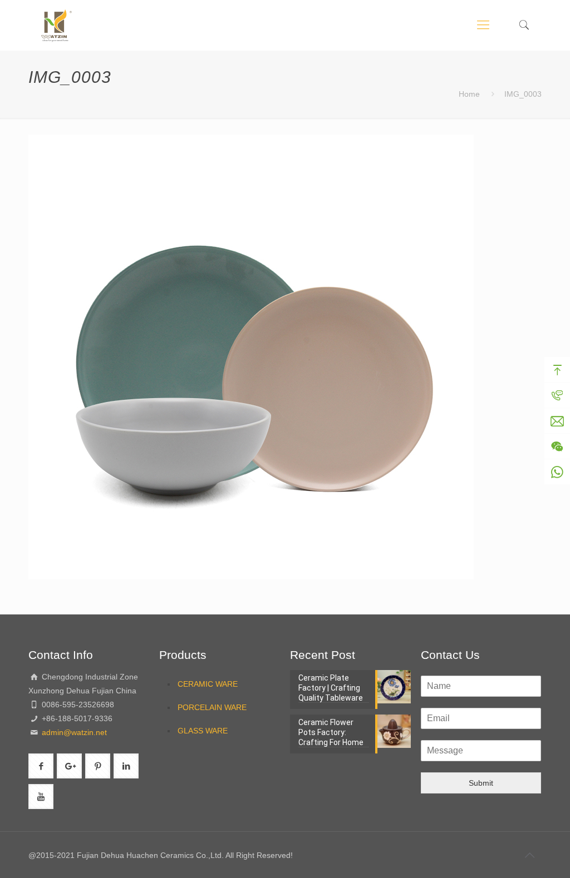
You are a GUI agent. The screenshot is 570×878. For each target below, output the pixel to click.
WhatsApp (557, 472)
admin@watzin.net (73, 732)
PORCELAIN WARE (212, 707)
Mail (557, 421)
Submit (481, 782)
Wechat (557, 446)
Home (469, 94)
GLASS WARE (203, 730)
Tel (557, 395)
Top (557, 370)
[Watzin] (56, 25)
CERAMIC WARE (208, 683)
